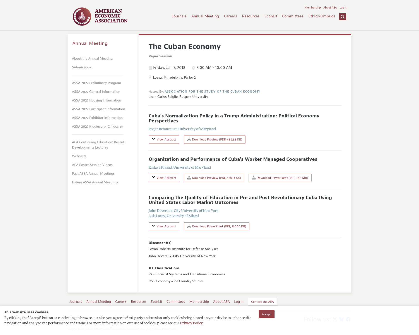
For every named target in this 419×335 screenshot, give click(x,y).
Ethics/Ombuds (321, 16)
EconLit (270, 16)
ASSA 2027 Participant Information (98, 109)
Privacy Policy (191, 323)
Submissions (81, 67)
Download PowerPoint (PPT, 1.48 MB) (282, 178)
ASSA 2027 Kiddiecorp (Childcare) (97, 126)
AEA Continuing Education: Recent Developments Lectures (98, 145)
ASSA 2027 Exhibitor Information (97, 118)
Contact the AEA (262, 302)
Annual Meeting (205, 16)
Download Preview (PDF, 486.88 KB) (216, 139)
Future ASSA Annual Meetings (95, 182)
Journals (179, 16)
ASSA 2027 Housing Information (96, 100)
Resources (250, 16)
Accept (266, 314)
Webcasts (79, 156)
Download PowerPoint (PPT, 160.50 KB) (218, 226)
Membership (313, 7)
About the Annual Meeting (92, 58)
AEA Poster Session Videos (92, 165)
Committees (292, 16)
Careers (230, 16)
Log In (343, 7)
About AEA (330, 7)
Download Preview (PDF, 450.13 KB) (216, 178)
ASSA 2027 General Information (96, 92)
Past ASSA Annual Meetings (93, 173)
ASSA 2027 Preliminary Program (96, 83)
